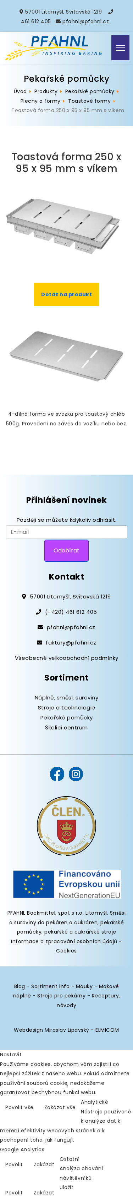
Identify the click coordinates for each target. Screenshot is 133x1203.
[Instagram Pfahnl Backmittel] (76, 773)
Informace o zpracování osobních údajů (64, 941)
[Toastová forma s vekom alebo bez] (66, 225)
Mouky (84, 986)
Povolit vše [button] (19, 1107)
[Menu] (120, 47)
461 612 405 (36, 21)
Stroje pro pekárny (61, 995)
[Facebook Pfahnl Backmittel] (57, 773)
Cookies (66, 950)
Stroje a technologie (66, 707)
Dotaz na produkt (66, 294)
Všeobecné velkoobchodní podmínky (66, 658)
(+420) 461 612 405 (71, 612)
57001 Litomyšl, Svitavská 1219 (63, 11)
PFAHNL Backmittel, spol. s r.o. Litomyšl (57, 912)
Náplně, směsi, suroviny (67, 697)
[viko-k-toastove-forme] (66, 358)
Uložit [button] (66, 1187)
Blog (19, 986)
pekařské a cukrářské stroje (80, 931)
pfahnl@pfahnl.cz (85, 21)
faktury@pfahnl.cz (71, 642)
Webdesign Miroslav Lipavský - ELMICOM (66, 1029)
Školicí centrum (66, 727)
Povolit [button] (14, 1164)
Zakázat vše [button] (60, 1107)
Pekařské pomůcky (66, 717)
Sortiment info (50, 986)
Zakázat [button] (44, 1164)
